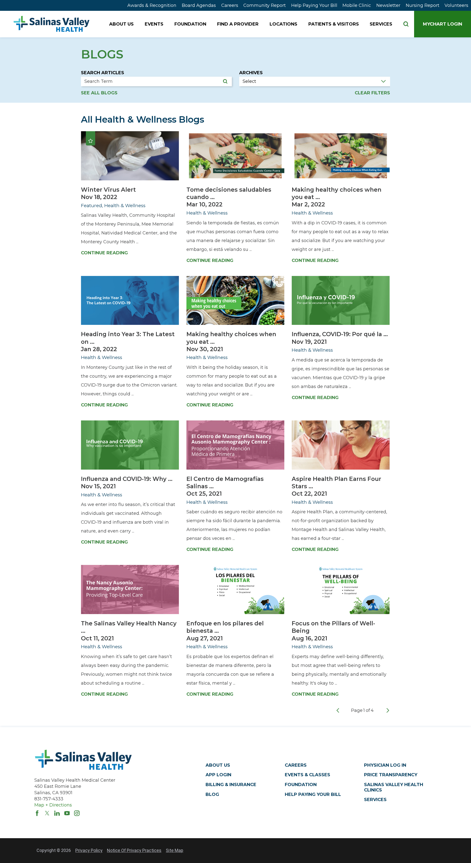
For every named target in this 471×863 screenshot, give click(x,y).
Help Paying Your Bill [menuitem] (314, 5)
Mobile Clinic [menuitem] (356, 5)
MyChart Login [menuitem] (442, 24)
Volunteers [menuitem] (456, 5)
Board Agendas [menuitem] (199, 5)
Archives (251, 73)
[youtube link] (67, 813)
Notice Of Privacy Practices (134, 850)
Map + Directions (53, 805)
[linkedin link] (57, 813)
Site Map (174, 850)
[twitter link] (47, 813)
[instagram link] (77, 813)
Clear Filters (372, 93)
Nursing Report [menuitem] (422, 5)
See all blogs (99, 93)
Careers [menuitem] (229, 5)
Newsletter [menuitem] (388, 5)
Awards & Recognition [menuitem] (151, 5)
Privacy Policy (89, 850)
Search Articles (102, 73)
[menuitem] (122, 24)
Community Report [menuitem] (264, 5)
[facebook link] (37, 813)
